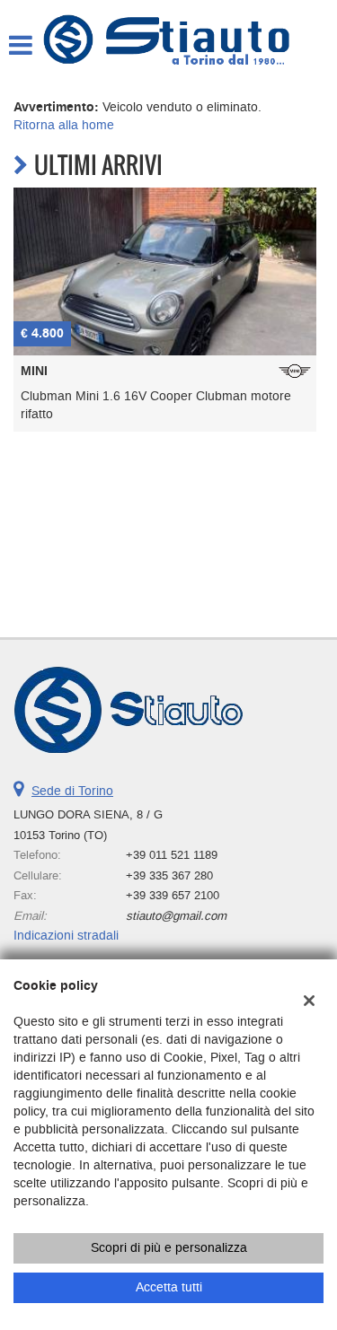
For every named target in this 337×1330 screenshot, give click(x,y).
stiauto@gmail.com (176, 915)
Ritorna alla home (63, 125)
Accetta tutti (169, 1287)
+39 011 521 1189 (171, 854)
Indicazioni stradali (66, 935)
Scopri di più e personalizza (169, 1247)
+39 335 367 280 (169, 875)
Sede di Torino (72, 791)
